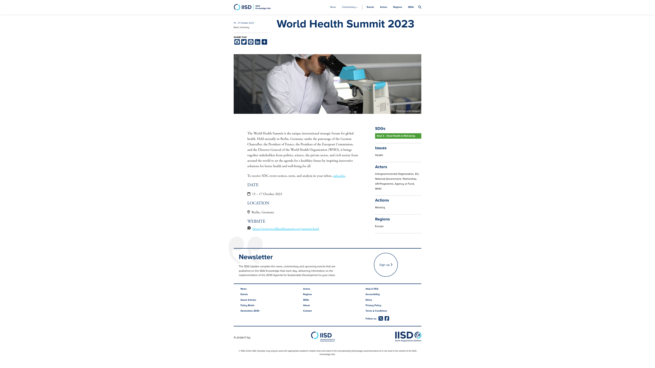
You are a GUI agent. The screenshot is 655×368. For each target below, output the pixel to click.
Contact (307, 310)
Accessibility (373, 294)
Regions (397, 7)
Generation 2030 (250, 310)
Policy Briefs (247, 305)
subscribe (339, 176)
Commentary (349, 7)
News (333, 7)
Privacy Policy (373, 305)
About (306, 305)
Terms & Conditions (376, 310)
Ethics (369, 299)
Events (370, 7)
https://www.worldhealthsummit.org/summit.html (285, 229)
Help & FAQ (372, 288)
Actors (383, 7)
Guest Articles (248, 299)
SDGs (411, 7)
